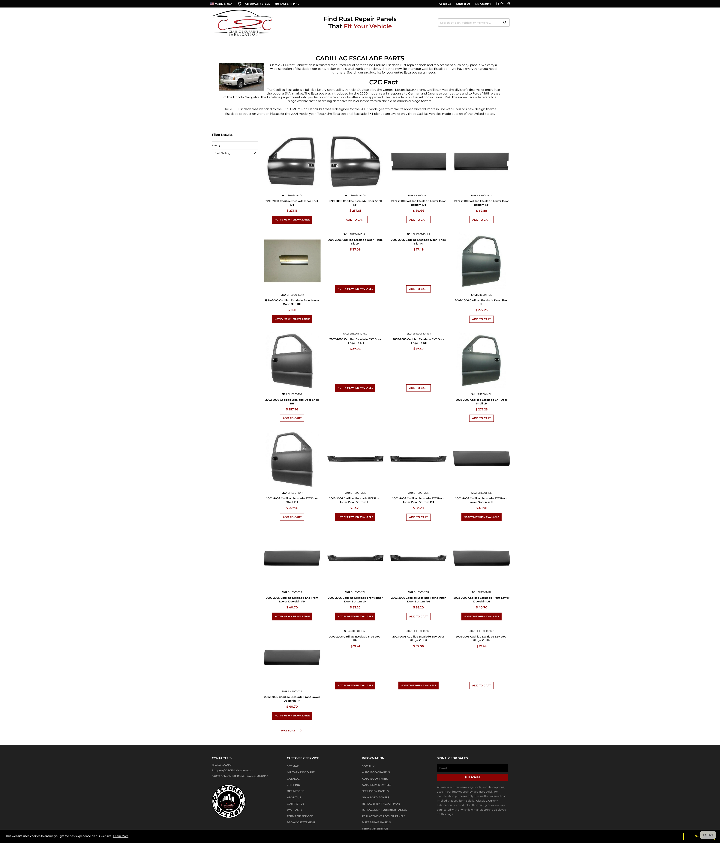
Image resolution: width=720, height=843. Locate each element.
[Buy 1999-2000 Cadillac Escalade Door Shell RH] (355, 161)
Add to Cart (355, 219)
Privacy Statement (301, 822)
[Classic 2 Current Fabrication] (244, 22)
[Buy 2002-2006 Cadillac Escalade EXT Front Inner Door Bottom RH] (418, 458)
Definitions (295, 791)
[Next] (300, 730)
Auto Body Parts (375, 778)
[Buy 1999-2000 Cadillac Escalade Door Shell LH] (292, 161)
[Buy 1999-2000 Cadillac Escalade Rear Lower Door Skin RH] (292, 260)
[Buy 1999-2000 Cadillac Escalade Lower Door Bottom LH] (418, 161)
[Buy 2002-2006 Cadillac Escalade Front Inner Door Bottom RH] (418, 558)
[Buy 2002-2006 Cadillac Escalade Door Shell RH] (292, 360)
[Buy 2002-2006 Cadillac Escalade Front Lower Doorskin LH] (481, 558)
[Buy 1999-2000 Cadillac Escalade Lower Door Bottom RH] (481, 161)
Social (367, 766)
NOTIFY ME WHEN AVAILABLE (292, 219)
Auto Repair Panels (376, 785)
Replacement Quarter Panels (384, 810)
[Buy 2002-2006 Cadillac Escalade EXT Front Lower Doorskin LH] (481, 458)
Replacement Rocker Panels (383, 816)
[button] (503, 3)
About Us (445, 4)
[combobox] (474, 22)
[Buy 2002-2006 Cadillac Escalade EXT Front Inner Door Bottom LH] (355, 458)
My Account (483, 4)
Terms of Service (300, 816)
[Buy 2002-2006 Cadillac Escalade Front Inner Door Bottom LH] (355, 558)
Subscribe (472, 777)
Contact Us (463, 4)
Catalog (293, 778)
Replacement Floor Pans (381, 803)
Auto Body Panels (376, 772)
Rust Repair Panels (376, 822)
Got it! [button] (699, 836)
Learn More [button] (120, 836)
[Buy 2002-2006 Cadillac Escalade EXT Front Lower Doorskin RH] (292, 558)
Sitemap (293, 766)
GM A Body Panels (375, 797)
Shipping (293, 785)
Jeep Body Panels (375, 791)
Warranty (294, 810)
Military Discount (300, 772)
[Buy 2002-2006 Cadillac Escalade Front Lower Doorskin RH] (292, 657)
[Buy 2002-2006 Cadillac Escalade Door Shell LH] (481, 260)
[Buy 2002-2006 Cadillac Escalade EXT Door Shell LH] (481, 360)
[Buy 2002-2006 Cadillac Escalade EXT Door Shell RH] (292, 458)
